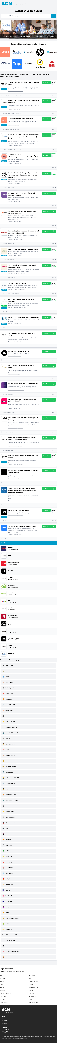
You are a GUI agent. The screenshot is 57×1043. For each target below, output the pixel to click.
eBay (30, 999)
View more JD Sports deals (14, 356)
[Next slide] (54, 29)
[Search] (53, 16)
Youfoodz (2, 999)
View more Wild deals (13, 125)
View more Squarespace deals (15, 515)
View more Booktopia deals (15, 255)
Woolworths (32, 996)
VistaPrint (2, 978)
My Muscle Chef (33, 1002)
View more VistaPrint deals (14, 109)
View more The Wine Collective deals (17, 307)
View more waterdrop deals (15, 446)
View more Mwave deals (14, 201)
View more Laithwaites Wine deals (16, 273)
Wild (1, 975)
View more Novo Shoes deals (15, 341)
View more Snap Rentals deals (15, 464)
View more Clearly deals (14, 183)
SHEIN (31, 990)
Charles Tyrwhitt (33, 981)
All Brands (4, 1020)
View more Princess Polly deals (15, 91)
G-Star (31, 984)
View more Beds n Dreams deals (16, 390)
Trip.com (2, 984)
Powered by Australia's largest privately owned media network (21, 3)
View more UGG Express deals (15, 428)
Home (3, 1018)
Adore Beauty (4, 1002)
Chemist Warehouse (5, 993)
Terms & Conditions (6, 1029)
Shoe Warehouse (33, 987)
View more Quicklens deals (14, 323)
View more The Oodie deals (15, 145)
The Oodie (32, 975)
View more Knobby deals (14, 408)
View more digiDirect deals (14, 221)
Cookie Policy (5, 1032)
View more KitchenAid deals (15, 239)
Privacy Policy (5, 1031)
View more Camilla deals (14, 374)
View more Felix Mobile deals (15, 163)
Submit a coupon (6, 1021)
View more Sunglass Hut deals (15, 479)
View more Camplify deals (14, 500)
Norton (2, 987)
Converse (31, 993)
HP (30, 978)
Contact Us (4, 1023)
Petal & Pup (3, 996)
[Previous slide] (2, 29)
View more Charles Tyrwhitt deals (16, 289)
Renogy (2, 981)
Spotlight (2, 990)
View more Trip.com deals (14, 534)
